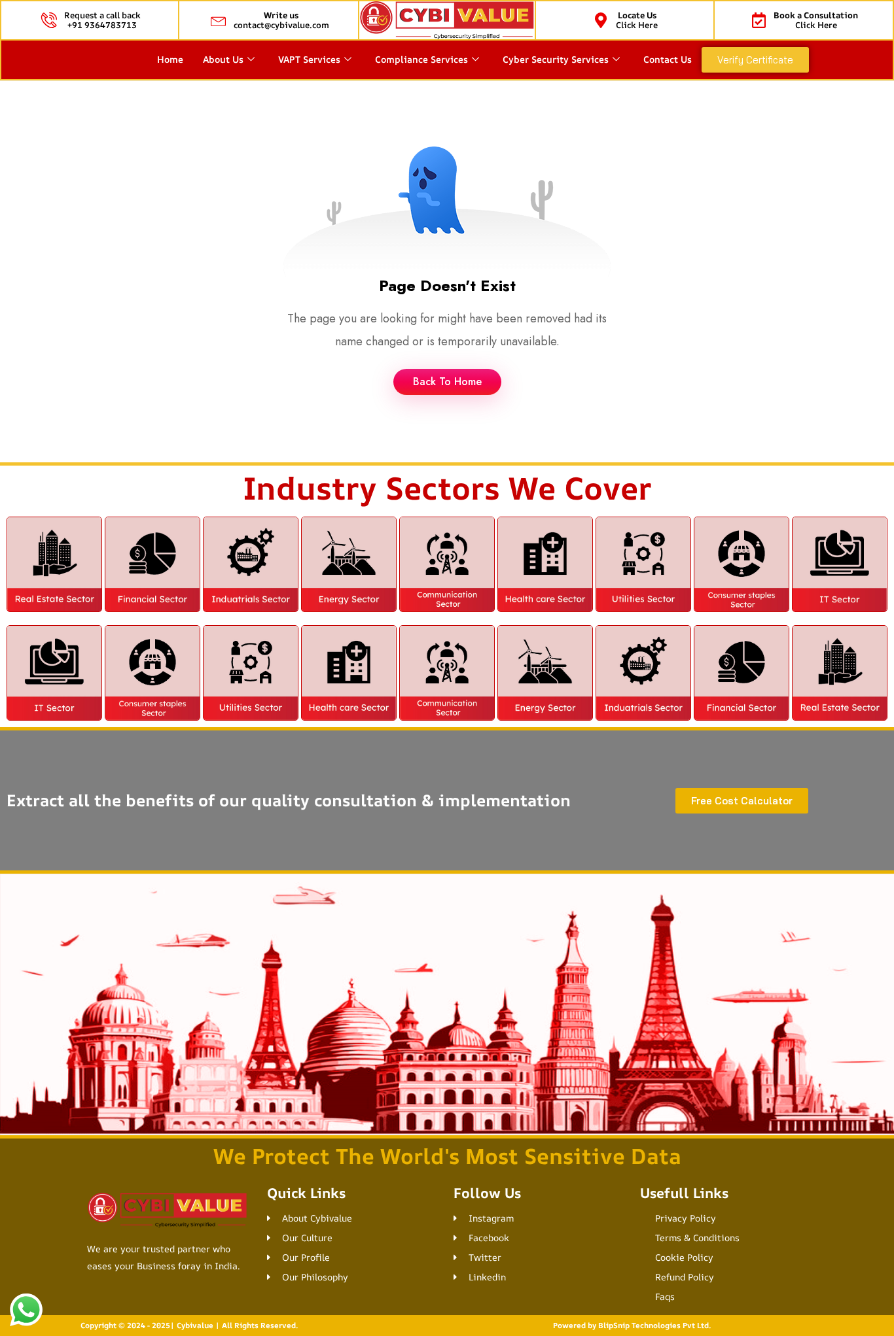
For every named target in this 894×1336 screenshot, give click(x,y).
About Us (223, 59)
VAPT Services (309, 59)
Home (170, 59)
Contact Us (667, 59)
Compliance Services (421, 59)
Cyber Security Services (556, 59)
